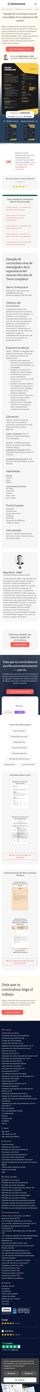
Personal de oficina (19, 748)
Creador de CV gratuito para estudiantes (16, 1096)
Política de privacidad (10, 1294)
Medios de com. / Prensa (11, 1299)
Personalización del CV (10, 1071)
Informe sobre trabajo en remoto (13, 1167)
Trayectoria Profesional (10, 1086)
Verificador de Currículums (11, 1066)
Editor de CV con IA (9, 1051)
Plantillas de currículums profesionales (16, 1195)
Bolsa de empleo (8, 1108)
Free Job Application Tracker (12, 1111)
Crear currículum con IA (20, 692)
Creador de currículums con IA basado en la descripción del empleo (18, 1077)
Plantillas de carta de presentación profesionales (20, 1208)
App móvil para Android (10, 1136)
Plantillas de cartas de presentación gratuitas (18, 1200)
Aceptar (21, 1380)
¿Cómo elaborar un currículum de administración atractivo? (18, 208)
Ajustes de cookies (8, 1296)
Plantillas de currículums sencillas (14, 1193)
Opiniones (5, 1304)
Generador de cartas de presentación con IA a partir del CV (18, 1104)
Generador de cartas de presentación (15, 1035)
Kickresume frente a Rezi (11, 1270)
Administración (19, 731)
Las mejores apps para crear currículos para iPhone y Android (18, 1247)
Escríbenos (6, 1288)
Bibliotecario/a (19, 742)
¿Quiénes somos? (8, 1286)
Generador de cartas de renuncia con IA (16, 1048)
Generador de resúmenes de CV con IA (16, 1058)
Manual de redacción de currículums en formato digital (19, 1163)
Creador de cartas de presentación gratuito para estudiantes (19, 1100)
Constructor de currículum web (13, 1038)
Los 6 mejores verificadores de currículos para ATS (19, 1232)
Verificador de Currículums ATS (13, 1068)
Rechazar (11, 1373)
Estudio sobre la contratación (12, 1278)
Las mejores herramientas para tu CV (15, 1250)
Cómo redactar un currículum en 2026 (16, 1260)
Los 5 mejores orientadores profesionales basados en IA (17, 1239)
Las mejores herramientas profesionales (16, 1253)
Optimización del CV (9, 1081)
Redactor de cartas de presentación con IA (17, 1046)
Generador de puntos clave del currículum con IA (20, 1056)
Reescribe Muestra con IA (20, 49)
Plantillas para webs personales (13, 1185)
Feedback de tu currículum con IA (14, 1083)
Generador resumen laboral (12, 1061)
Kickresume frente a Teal (11, 1275)
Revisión (5, 1116)
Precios (4, 1123)
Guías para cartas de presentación (14, 1154)
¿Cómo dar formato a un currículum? (15, 1263)
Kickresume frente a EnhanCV (12, 1273)
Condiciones (6, 1291)
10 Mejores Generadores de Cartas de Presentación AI (15, 1227)
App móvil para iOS (9, 1134)
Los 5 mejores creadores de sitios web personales (20, 1236)
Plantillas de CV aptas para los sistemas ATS (18, 1188)
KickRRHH (5, 1121)
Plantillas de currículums (11, 1180)
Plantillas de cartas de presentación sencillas (18, 1205)
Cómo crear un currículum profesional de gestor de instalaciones (15, 217)
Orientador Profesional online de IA (14, 1093)
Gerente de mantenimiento (19, 759)
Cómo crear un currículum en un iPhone (16, 1216)
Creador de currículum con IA (12, 1043)
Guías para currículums (10, 1152)
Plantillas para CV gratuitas (12, 1190)
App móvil (5, 1131)
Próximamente (7, 1118)
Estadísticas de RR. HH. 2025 (12, 1265)
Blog (3, 1172)
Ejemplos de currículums (11, 1147)
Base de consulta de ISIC (11, 1218)
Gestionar (29, 1373)
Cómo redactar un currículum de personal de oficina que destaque (18, 235)
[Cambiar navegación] (35, 4)
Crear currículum (12, 1012)
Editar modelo (20, 644)
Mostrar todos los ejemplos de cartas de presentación (20, 962)
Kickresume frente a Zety (11, 1268)
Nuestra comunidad (9, 1169)
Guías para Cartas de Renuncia (13, 1157)
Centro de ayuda (8, 1144)
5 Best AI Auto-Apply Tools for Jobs (14, 1243)
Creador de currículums (10, 1033)
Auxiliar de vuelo (28, 764)
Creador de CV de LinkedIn (11, 1041)
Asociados (5, 1301)
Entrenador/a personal (19, 736)
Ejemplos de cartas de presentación (15, 1149)
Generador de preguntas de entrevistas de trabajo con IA (17, 1090)
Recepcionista (9, 764)
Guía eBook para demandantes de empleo (17, 1159)
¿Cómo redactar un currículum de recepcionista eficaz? (18, 227)
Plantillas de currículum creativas (14, 1198)
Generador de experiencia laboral (14, 1063)
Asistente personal (19, 753)
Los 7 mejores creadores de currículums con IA (19, 1223)
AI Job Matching (7, 1113)
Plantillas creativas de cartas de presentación (18, 1203)
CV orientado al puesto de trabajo (14, 1074)
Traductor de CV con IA (10, 1053)
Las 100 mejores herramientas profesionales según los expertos (18, 1257)
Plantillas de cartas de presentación (15, 1182)
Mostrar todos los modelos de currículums (20, 856)
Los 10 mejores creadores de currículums (17, 1221)
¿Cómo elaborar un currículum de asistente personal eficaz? (18, 243)
